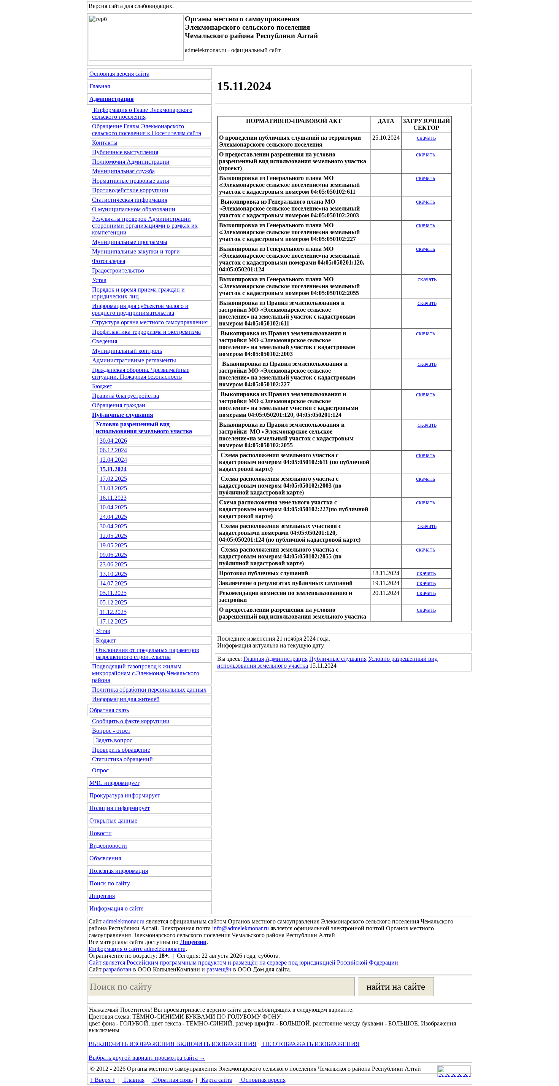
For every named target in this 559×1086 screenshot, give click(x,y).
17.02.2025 (113, 478)
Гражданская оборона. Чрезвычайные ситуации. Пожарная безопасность (140, 373)
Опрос (100, 770)
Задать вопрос (114, 740)
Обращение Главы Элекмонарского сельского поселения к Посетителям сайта (146, 129)
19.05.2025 (113, 545)
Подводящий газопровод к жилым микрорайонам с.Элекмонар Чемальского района (145, 673)
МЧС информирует (114, 783)
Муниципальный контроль (127, 351)
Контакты (105, 142)
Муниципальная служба (123, 171)
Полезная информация (118, 871)
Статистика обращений (122, 759)
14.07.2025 (113, 583)
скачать (426, 137)
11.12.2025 (113, 612)
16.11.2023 (113, 497)
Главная (99, 86)
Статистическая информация (129, 199)
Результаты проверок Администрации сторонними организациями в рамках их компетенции (145, 225)
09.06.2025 (113, 555)
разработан (117, 969)
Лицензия (102, 896)
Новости (100, 833)
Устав (99, 280)
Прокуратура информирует (124, 795)
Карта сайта (216, 1079)
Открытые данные (113, 820)
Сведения (104, 341)
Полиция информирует (119, 808)
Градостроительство (118, 270)
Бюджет (102, 386)
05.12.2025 (113, 602)
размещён (219, 969)
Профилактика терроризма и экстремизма (146, 332)
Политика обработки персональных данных (149, 689)
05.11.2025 (113, 593)
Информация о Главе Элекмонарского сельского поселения (142, 113)
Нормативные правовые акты (130, 180)
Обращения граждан (118, 405)
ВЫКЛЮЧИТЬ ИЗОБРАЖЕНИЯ (132, 1044)
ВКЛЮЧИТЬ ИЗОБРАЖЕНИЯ (216, 1044)
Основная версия (263, 1079)
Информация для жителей (126, 699)
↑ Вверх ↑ (102, 1079)
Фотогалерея (108, 261)
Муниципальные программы (129, 242)
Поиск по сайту (109, 883)
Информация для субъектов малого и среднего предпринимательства (140, 309)
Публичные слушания (338, 658)
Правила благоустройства (125, 395)
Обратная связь (109, 710)
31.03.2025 (113, 488)
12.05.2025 (113, 536)
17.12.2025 (113, 621)
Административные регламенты (134, 360)
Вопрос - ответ (111, 730)
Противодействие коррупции (130, 190)
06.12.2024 (113, 450)
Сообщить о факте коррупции (131, 721)
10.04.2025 (113, 507)
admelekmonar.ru (124, 921)
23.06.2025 (113, 564)
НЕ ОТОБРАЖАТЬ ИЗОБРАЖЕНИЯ (310, 1044)
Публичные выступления (125, 152)
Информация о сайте (116, 908)
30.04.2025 (113, 526)
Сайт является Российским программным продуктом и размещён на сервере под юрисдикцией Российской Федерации (243, 962)
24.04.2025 (113, 516)
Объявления (105, 858)
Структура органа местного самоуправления (150, 322)
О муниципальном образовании (133, 209)
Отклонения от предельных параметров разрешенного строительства (147, 653)
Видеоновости (108, 845)
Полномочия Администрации (131, 161)
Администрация (286, 658)
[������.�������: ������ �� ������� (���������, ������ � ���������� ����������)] (454, 1071)
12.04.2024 (113, 459)
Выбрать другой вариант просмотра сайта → (147, 1057)
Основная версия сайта (119, 73)
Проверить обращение (121, 749)
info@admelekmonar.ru (240, 928)
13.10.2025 (113, 574)
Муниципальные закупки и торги (136, 251)
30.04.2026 (113, 440)
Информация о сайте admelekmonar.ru (137, 949)
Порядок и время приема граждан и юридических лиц (138, 293)
